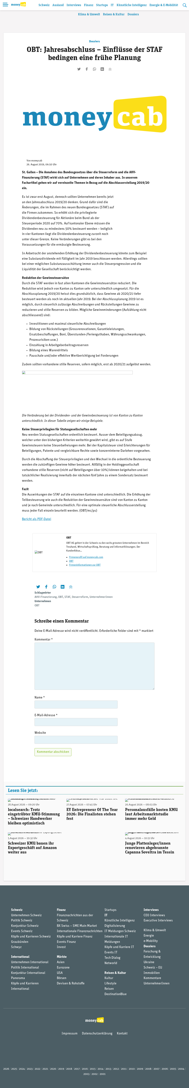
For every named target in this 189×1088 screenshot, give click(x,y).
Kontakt (122, 1033)
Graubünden (19, 942)
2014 (100, 1069)
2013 (108, 1069)
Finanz (88, 5)
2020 (53, 1069)
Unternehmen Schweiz (26, 915)
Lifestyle (110, 983)
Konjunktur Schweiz (25, 926)
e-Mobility (151, 941)
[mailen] (110, 69)
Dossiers (133, 14)
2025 (14, 1069)
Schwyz (16, 947)
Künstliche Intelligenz (132, 5)
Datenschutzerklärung (97, 1033)
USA (60, 973)
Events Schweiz (21, 931)
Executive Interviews (158, 920)
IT (112, 5)
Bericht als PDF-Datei (36, 519)
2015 (92, 1069)
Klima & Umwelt (89, 14)
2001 (103, 1074)
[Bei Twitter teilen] (79, 69)
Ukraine (149, 962)
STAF (67, 597)
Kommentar (44, 639)
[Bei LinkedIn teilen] (102, 69)
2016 (85, 1069)
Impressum (70, 1033)
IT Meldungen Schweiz (120, 931)
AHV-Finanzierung (46, 597)
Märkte (62, 957)
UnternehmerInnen (101, 597)
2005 (173, 1069)
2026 (6, 1069)
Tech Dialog (112, 958)
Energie (149, 935)
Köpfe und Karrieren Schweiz (31, 936)
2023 (29, 1069)
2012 (116, 1069)
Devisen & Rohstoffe (71, 983)
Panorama (18, 978)
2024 (22, 1069)
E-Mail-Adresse (46, 715)
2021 (45, 1069)
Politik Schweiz (21, 920)
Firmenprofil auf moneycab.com (86, 557)
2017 (77, 1069)
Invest (61, 947)
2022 (37, 1069)
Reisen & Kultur (114, 14)
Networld (110, 963)
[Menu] (5, 5)
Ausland (58, 5)
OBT (71, 561)
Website (40, 733)
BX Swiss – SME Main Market (77, 926)
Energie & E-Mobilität (164, 5)
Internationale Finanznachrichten (79, 931)
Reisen (109, 989)
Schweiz (44, 5)
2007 (156, 1069)
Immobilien (152, 973)
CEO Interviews (154, 915)
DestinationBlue (115, 994)
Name (40, 697)
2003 (86, 1074)
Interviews (74, 5)
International (20, 957)
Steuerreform (80, 597)
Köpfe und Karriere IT (119, 947)
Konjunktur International (28, 973)
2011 (124, 1069)
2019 (61, 1069)
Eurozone (63, 967)
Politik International (25, 967)
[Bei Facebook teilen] (87, 69)
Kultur (108, 978)
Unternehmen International (29, 962)
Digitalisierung (114, 926)
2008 (148, 1069)
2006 (165, 1069)
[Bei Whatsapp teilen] (94, 69)
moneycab (36, 160)
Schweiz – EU (153, 967)
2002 (94, 1074)
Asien (60, 962)
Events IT (110, 952)
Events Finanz (66, 942)
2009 (140, 1069)
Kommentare (152, 978)
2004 (181, 1069)
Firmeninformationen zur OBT (85, 565)
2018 (69, 1069)
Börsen (61, 978)
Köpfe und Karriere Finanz (74, 936)
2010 (132, 1069)
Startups (102, 5)
